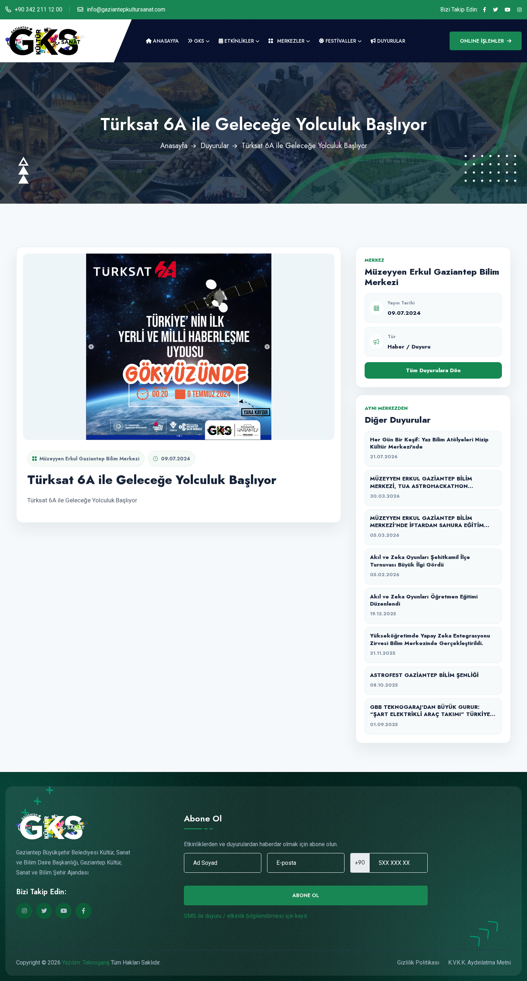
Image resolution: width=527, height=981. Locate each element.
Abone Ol (306, 895)
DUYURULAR (390, 40)
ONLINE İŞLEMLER (482, 40)
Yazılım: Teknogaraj (85, 962)
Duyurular (214, 146)
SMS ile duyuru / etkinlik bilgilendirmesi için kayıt (245, 916)
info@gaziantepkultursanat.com (126, 9)
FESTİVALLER (340, 40)
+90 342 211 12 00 (38, 9)
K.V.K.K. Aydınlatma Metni (479, 962)
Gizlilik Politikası (418, 962)
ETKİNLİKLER (238, 40)
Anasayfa (165, 40)
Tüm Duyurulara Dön (433, 370)
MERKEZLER (290, 40)
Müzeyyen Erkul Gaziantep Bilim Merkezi (89, 458)
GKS (198, 40)
